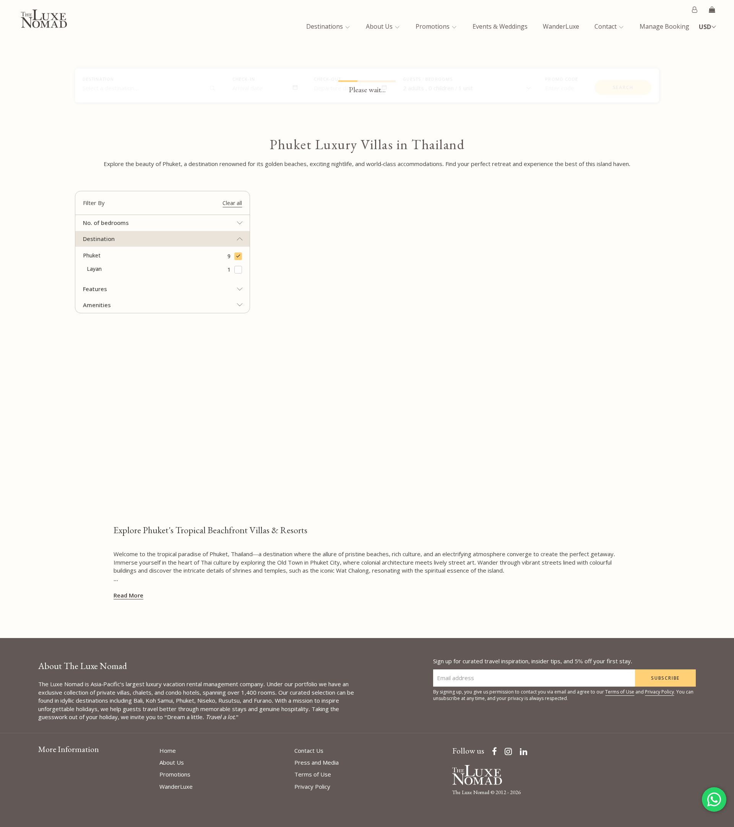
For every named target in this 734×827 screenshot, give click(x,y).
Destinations (325, 26)
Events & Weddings (500, 26)
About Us (380, 26)
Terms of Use (619, 692)
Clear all (232, 203)
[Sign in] (694, 9)
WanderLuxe (561, 26)
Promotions (433, 26)
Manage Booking (664, 26)
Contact (606, 26)
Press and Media (316, 762)
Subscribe (665, 678)
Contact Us (308, 750)
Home (167, 750)
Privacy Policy (659, 692)
